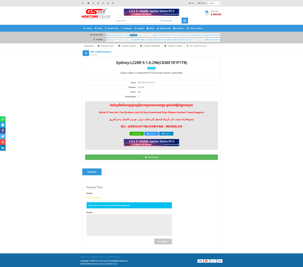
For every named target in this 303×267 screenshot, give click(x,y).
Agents (141, 28)
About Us (84, 257)
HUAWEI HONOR (129, 46)
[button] (185, 20)
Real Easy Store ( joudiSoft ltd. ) (104, 264)
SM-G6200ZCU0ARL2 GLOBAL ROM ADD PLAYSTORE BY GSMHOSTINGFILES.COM (150, 40)
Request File (165, 28)
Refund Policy (113, 257)
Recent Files (113, 28)
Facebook (152, 134)
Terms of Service (98, 257)
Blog (152, 28)
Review (90, 212)
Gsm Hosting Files (103, 261)
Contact (180, 28)
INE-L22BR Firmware (198, 46)
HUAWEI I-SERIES (175, 46)
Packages (128, 28)
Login (192, 3)
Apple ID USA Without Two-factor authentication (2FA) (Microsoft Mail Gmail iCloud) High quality (180, 35)
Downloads (89, 46)
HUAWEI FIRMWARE (151, 46)
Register (203, 3)
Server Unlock (196, 28)
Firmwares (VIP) (107, 46)
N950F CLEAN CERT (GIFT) (203, 40)
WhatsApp (137, 134)
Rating (89, 193)
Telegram (167, 134)
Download (153, 157)
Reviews (91, 171)
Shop (100, 28)
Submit (164, 241)
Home (89, 28)
